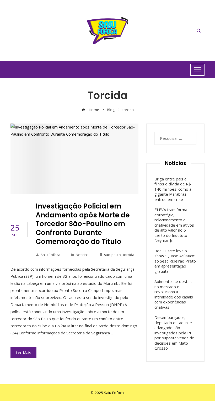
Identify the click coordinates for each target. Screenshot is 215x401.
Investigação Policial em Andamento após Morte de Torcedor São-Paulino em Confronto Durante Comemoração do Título (83, 223)
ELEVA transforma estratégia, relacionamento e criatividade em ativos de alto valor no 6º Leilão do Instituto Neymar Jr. (174, 225)
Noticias (82, 254)
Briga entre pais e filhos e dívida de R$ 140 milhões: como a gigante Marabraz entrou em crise (172, 189)
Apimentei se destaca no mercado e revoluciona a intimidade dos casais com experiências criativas (174, 294)
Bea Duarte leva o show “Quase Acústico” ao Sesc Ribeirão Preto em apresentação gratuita (175, 261)
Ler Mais (23, 352)
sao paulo (112, 254)
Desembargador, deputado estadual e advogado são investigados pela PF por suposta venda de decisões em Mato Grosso (174, 333)
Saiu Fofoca (50, 254)
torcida (128, 254)
